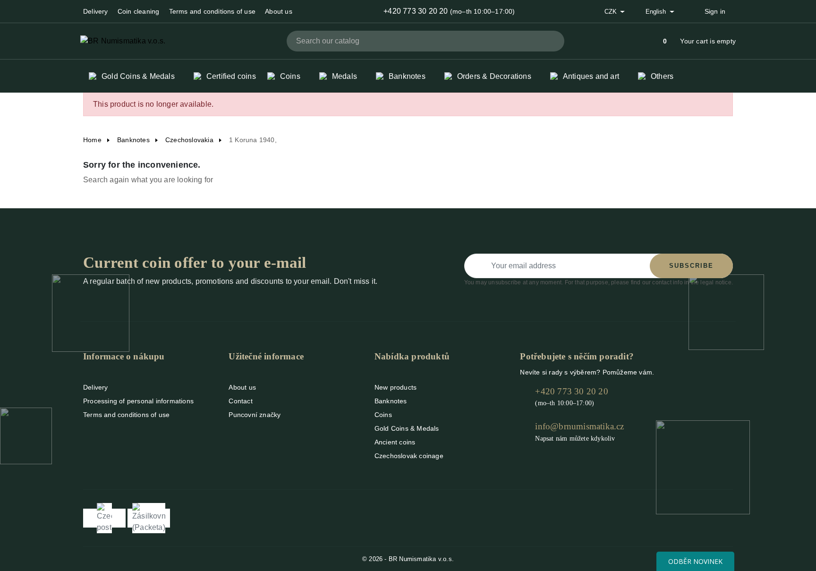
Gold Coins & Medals (406, 428)
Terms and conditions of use (212, 11)
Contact (240, 401)
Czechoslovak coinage (408, 456)
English (657, 11)
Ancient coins (395, 442)
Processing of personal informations (138, 401)
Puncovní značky (254, 414)
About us (278, 11)
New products (395, 387)
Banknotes (390, 401)
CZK (611, 11)
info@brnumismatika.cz (579, 426)
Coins (383, 414)
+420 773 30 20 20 (415, 11)
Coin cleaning (139, 11)
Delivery (95, 11)
